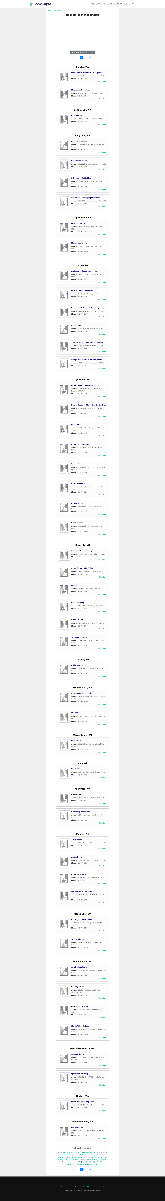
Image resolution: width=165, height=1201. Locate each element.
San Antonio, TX (76, 1162)
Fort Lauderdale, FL (92, 1157)
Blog (126, 4)
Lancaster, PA (83, 1159)
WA (105, 1162)
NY (67, 1159)
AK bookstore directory (65, 1152)
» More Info (102, 81)
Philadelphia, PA (94, 1159)
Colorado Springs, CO (64, 1157)
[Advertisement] (37, 38)
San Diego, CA (101, 1155)
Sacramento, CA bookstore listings (85, 1155)
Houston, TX (65, 1162)
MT (103, 1157)
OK (70, 1159)
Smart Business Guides (91, 1164)
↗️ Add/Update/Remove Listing (82, 52)
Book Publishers (115, 4)
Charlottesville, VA (88, 1162)
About (132, 4)
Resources (94, 1187)
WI (68, 1164)
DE (84, 1157)
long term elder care (76, 1164)
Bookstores (101, 4)
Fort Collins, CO (77, 1157)
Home (92, 4)
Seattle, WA (98, 1162)
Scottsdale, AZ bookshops (92, 1152)
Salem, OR (75, 1159)
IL (100, 1157)
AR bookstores (78, 1152)
